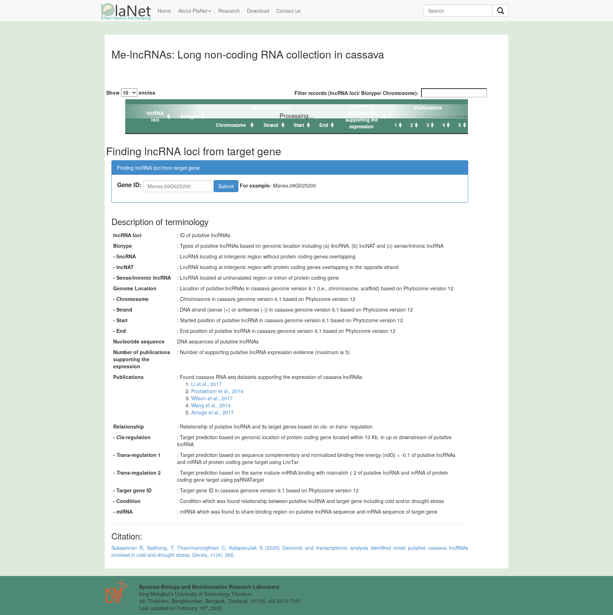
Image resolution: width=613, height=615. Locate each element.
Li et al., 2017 (206, 383)
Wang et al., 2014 (211, 405)
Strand (271, 125)
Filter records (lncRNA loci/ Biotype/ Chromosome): (356, 92)
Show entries (130, 92)
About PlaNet (193, 10)
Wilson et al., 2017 (212, 398)
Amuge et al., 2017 (212, 412)
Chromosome (231, 125)
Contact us (288, 10)
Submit (226, 186)
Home (164, 10)
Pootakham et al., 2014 (217, 391)
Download (258, 10)
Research (229, 10)
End (323, 125)
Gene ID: (129, 184)
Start (299, 125)
